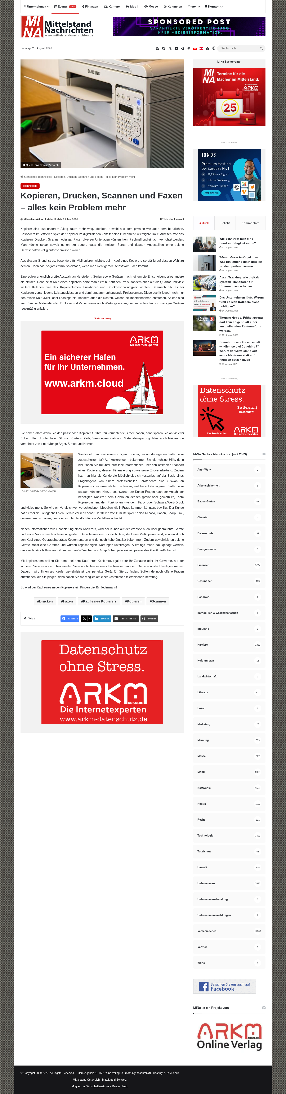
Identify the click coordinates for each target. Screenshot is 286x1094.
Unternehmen (36, 6)
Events (66, 6)
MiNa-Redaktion (33, 219)
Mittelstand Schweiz (114, 1079)
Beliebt (225, 223)
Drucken (46, 601)
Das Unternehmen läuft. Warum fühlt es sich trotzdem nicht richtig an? (241, 302)
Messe (153, 6)
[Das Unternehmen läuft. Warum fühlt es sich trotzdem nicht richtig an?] (204, 303)
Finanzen (91, 6)
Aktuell (204, 223)
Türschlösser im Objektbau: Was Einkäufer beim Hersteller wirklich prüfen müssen (240, 262)
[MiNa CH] (195, 48)
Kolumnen (174, 6)
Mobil (133, 6)
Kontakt (213, 6)
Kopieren (134, 601)
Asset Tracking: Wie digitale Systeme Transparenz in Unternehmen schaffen (239, 282)
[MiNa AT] (201, 48)
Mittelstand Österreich (86, 1079)
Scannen (159, 601)
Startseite (29, 176)
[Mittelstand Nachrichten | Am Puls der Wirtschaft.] (57, 28)
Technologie (45, 176)
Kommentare (250, 223)
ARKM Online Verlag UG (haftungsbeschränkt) (123, 1073)
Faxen (68, 601)
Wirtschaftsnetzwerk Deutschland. (107, 1086)
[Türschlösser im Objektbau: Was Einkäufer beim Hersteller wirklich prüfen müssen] (204, 263)
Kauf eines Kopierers (100, 601)
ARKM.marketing (102, 318)
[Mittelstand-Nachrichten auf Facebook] (224, 992)
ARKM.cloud (171, 1073)
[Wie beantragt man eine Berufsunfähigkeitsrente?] (204, 244)
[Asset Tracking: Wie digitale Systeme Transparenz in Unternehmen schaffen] (204, 283)
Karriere (114, 6)
